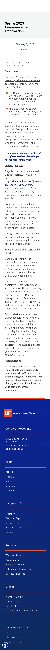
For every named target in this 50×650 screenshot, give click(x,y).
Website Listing (13, 555)
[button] (5, 645)
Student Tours (12, 522)
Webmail (10, 476)
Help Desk (10, 606)
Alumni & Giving (14, 596)
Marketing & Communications (21, 610)
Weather (10, 513)
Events (9, 532)
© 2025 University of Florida (16, 627)
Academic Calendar (15, 527)
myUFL (9, 481)
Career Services (13, 601)
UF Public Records (15, 573)
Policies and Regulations (18, 569)
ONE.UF (9, 472)
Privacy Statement (15, 564)
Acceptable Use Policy (14, 642)
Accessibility (12, 559)
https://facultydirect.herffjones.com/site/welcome (23, 183)
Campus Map (12, 518)
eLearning (10, 486)
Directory (10, 490)
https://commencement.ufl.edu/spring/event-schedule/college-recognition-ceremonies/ (23, 156)
